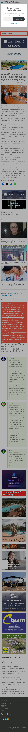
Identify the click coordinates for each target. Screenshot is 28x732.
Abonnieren (19, 19)
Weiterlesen (14, 23)
